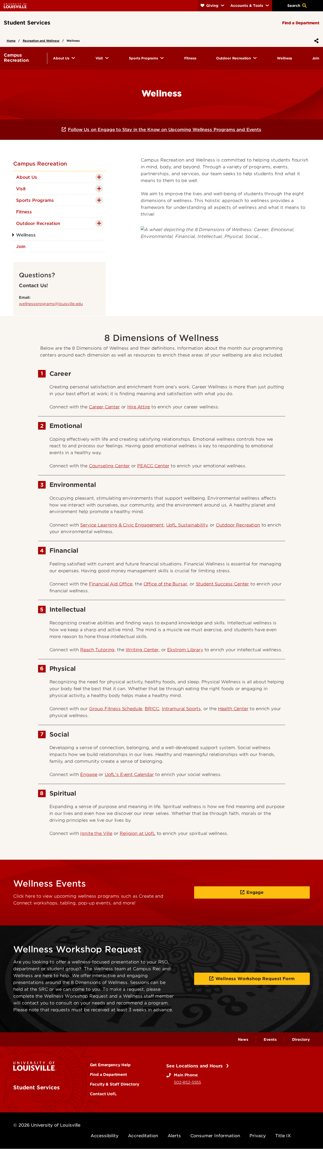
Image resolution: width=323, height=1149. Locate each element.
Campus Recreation (40, 164)
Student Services (36, 1087)
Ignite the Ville (96, 833)
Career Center (104, 406)
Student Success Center (222, 583)
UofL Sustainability (186, 525)
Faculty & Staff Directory (114, 1084)
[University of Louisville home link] (15, 5)
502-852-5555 (187, 1082)
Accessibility (104, 1135)
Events (270, 1039)
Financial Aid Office (110, 583)
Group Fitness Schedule (115, 708)
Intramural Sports (181, 708)
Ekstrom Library (185, 649)
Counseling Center (109, 465)
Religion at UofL (137, 833)
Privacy (257, 1135)
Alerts (174, 1135)
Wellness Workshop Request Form (254, 978)
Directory (301, 1039)
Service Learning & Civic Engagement (121, 525)
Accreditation (143, 1135)
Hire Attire (138, 406)
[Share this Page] (315, 40)
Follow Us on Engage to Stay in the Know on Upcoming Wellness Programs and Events (164, 129)
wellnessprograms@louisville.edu (51, 303)
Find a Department (108, 1074)
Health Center (233, 708)
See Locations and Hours (195, 1065)
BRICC (152, 708)
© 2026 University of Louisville (46, 1125)
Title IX (283, 1135)
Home (11, 40)
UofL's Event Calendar (129, 774)
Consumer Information (215, 1135)
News (243, 1039)
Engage (88, 774)
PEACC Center (153, 465)
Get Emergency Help (110, 1064)
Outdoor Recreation (238, 525)
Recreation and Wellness (41, 40)
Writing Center (142, 649)
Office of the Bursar (165, 583)
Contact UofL (103, 1093)
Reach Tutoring (97, 649)
